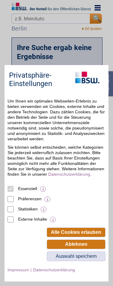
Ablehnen (76, 244)
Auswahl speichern (76, 256)
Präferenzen (30, 198)
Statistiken (28, 209)
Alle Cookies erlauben (76, 232)
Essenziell (27, 188)
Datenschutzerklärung (69, 174)
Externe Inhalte (32, 219)
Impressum (18, 269)
